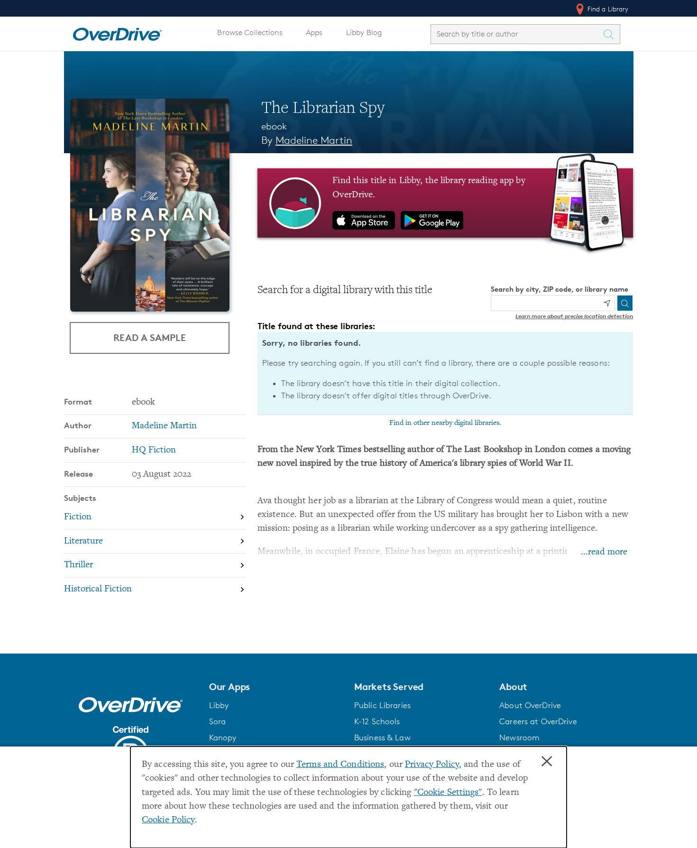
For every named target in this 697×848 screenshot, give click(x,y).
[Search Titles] (611, 34)
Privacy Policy (432, 764)
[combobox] (517, 34)
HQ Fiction (154, 450)
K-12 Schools (377, 721)
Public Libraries (382, 705)
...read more (604, 552)
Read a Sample (149, 337)
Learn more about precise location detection (574, 316)
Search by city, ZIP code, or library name (559, 289)
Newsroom (519, 737)
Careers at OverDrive (538, 721)
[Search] (625, 303)
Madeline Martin (313, 140)
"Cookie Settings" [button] (448, 792)
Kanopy (223, 737)
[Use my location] (606, 303)
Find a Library (607, 9)
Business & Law (382, 737)
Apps (314, 32)
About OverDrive (530, 705)
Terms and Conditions (340, 764)
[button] (276, 687)
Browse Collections (249, 32)
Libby (219, 705)
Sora (217, 721)
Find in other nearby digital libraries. (445, 423)
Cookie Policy (168, 820)
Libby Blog (364, 32)
